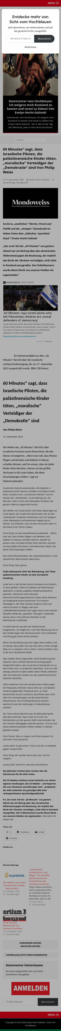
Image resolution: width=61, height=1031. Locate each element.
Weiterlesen (30, 47)
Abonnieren (44, 38)
